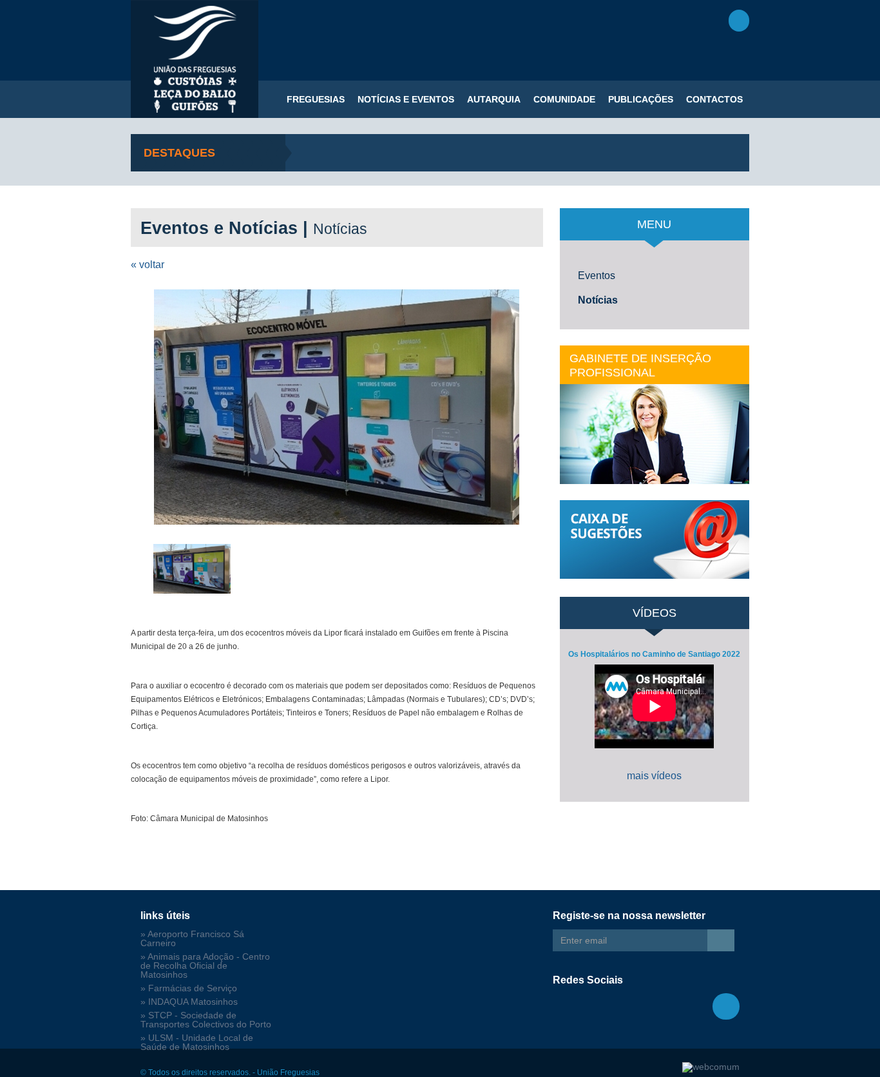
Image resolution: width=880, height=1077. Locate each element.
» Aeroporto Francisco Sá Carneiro (192, 938)
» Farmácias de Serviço (188, 988)
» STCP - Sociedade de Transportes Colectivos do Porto (205, 1020)
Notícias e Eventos (406, 99)
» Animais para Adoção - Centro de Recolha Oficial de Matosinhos (205, 966)
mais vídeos (654, 775)
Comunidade (564, 99)
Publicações (640, 99)
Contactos (714, 99)
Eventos (596, 275)
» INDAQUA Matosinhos (189, 1002)
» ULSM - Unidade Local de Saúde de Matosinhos (196, 1042)
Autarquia (494, 99)
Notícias (598, 300)
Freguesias (316, 99)
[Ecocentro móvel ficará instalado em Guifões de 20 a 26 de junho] (337, 407)
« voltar (147, 264)
